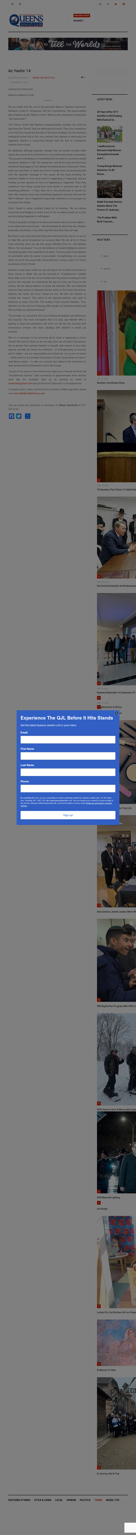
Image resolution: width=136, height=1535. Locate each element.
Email (24, 732)
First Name (27, 748)
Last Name (27, 765)
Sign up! (68, 815)
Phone (25, 781)
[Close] (116, 713)
